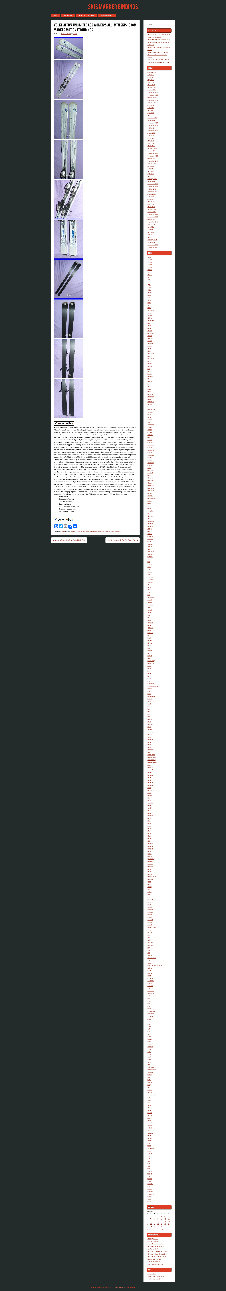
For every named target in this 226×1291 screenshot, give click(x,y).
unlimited (108, 532)
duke (149, 503)
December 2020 (152, 245)
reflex (149, 902)
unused (149, 1138)
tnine (149, 1105)
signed (149, 983)
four (148, 590)
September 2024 (152, 130)
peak (149, 826)
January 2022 (151, 212)
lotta (148, 717)
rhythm (149, 930)
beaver (149, 364)
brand (149, 392)
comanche (150, 445)
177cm (149, 287)
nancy (149, 793)
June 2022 (150, 199)
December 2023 (152, 153)
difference (150, 480)
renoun (149, 915)
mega (149, 742)
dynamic (150, 508)
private (149, 871)
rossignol (150, 943)
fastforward (151, 551)
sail (148, 953)
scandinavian (151, 958)
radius (149, 892)
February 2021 (152, 240)
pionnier (150, 846)
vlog (148, 1156)
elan (148, 519)
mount (149, 780)
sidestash (150, 981)
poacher (150, 849)
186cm (149, 290)
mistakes (150, 767)
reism (149, 904)
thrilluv (149, 1090)
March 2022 (151, 207)
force (149, 587)
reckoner (150, 899)
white (149, 1181)
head (149, 638)
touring (149, 1110)
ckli (148, 437)
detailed (150, 473)
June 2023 (150, 169)
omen (149, 805)
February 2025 (152, 118)
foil (148, 584)
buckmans (150, 402)
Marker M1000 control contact (156, 1256)
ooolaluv (150, 816)
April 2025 (150, 113)
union (149, 1135)
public (149, 882)
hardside (150, 633)
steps (149, 1026)
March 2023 (151, 176)
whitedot (150, 1184)
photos (149, 838)
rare (148, 894)
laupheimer (151, 696)
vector (149, 1151)
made (149, 727)
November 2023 (152, 156)
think (149, 1087)
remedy (149, 907)
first (148, 569)
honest (149, 645)
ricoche (149, 932)
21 (151, 1224)
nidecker (150, 795)
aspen (149, 346)
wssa (149, 1196)
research (150, 920)
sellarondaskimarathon (154, 965)
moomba (150, 775)
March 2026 (151, 85)
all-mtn (83, 532)
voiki (148, 1158)
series (149, 970)
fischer (149, 572)
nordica (149, 800)
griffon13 (150, 628)
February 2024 (152, 148)
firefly (149, 567)
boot (148, 386)
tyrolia (149, 1130)
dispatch (150, 483)
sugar (149, 1049)
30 (158, 1226)
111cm (149, 262)
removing (150, 909)
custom (149, 465)
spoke (149, 1019)
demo (149, 468)
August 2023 (151, 164)
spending (150, 1016)
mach (149, 722)
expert (149, 541)
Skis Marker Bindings (113, 6)
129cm (149, 272)
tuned (149, 1120)
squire (149, 1021)
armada (149, 341)
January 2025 (151, 120)
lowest (149, 719)
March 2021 (151, 237)
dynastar (150, 511)
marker (149, 734)
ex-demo (150, 536)
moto (149, 777)
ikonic (149, 648)
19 (169, 1221)
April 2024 (150, 143)
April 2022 (150, 204)
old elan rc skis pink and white (157, 1254)
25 (165, 1224)
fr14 (148, 592)
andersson (150, 333)
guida (149, 630)
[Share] (70, 527)
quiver (149, 887)
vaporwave (151, 1148)
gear (148, 615)
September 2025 (152, 100)
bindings (93, 532)
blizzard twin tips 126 (154, 1259)
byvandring (151, 409)
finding (149, 564)
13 (147, 1221)
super (149, 1052)
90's (148, 305)
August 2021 (151, 224)
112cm (149, 265)
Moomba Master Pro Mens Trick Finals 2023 (69, 540)
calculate (150, 412)
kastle (149, 678)
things (149, 1085)
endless (150, 526)
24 (162, 1224)
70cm (149, 300)
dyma (149, 506)
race (148, 889)
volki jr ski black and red (155, 1264)
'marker (73, 532)
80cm (149, 303)
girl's (148, 618)
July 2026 (150, 75)
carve (149, 414)
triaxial (149, 1115)
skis (102, 532)
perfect (149, 828)
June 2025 (150, 108)
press (149, 869)
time (148, 1097)
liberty (149, 704)
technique (150, 1067)
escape (149, 534)
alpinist (149, 331)
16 (158, 1221)
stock (149, 1034)
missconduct (151, 760)
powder (149, 856)
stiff (148, 1029)
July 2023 (150, 166)
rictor (149, 935)
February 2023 (152, 179)
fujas (149, 607)
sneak (149, 1008)
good (149, 620)
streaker (150, 1039)
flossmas (150, 579)
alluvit (149, 323)
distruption (150, 491)
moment (150, 770)
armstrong (150, 343)
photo (149, 833)
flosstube (150, 582)
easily (149, 513)
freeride (149, 600)
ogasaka (150, 803)
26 (169, 1224)
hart (148, 635)
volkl (63, 532)
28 (151, 1226)
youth (149, 1201)
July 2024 (150, 136)
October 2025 (151, 97)
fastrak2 (150, 557)
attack (149, 351)
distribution (151, 488)
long (148, 711)
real (148, 897)
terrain (149, 1075)
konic (149, 694)
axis (148, 356)
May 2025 (150, 110)
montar (149, 772)
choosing (150, 435)
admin (75, 34)
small (149, 1006)
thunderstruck (151, 1095)
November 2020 (152, 247)
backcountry (151, 358)
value (149, 1146)
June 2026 (150, 77)
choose (149, 432)
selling (149, 968)
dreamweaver (151, 498)
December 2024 (152, 123)
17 (162, 1221)
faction (149, 546)
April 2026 (150, 82)
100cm (149, 257)
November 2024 (152, 125)
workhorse (150, 1194)
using (149, 1143)
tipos (149, 1100)
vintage (149, 1153)
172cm (149, 285)
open (149, 818)
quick (149, 884)
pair (148, 821)
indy (148, 653)
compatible (151, 450)
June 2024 (150, 138)
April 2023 (150, 174)
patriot (149, 823)
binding (149, 374)
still (148, 1031)
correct (149, 460)
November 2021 (152, 217)
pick (148, 841)
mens (149, 747)
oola (148, 810)
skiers (149, 998)
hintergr (149, 643)
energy (149, 529)
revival (149, 925)
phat (148, 831)
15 (154, 1221)
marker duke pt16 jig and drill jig (157, 1251)
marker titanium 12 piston (155, 1244)
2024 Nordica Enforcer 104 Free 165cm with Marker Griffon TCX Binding (157, 55)
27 (147, 1226)
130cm (149, 275)
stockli (149, 1036)
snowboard (151, 1011)
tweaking (150, 1123)
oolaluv (149, 813)
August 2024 (151, 133)
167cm (149, 280)
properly (150, 879)
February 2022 (152, 209)
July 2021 (150, 227)
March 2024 (151, 146)
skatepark (150, 991)
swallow (150, 1057)
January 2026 (151, 90)
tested (149, 1080)
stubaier (150, 1047)
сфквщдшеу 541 (152, 1239)
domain (149, 493)
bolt (148, 384)
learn (149, 701)
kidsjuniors (150, 683)
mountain (150, 782)
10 (162, 1219)
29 (154, 1226)
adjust (149, 313)
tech (148, 1064)
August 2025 (151, 102)
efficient (149, 516)
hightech (150, 640)
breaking (150, 394)
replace (149, 917)
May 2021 (150, 232)
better (149, 371)
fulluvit (149, 610)
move (149, 788)
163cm (78, 532)
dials (149, 475)
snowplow (150, 1014)
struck (149, 1044)
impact (149, 651)
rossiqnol (150, 945)
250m (149, 295)
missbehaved (151, 757)
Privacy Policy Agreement (87, 15)
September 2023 (152, 161)
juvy (148, 676)
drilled (149, 501)
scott (148, 960)
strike (149, 1042)
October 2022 (151, 189)
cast (148, 422)
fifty (148, 559)
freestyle (150, 605)
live (148, 709)
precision (150, 861)
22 (154, 1224)
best (148, 369)
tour (148, 1108)
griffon (149, 625)
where (149, 1176)
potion (149, 854)
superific (150, 1054)
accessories (151, 310)
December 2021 (152, 214)
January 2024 (151, 151)
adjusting (150, 315)
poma (149, 851)
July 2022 (150, 196)
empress (150, 524)
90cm (149, 308)
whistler (149, 1179)
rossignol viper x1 (153, 1241)
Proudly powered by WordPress (101, 1287)
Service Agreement (107, 15)
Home (55, 15)
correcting (150, 463)
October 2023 (151, 158)
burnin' (149, 404)
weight (149, 1174)
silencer (150, 986)
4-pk (148, 298)
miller (149, 752)
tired (148, 1102)
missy (149, 765)
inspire (149, 656)
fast (148, 549)
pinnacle (150, 844)
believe (149, 366)
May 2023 (150, 171)
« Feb (148, 1229)
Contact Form (68, 15)
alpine (149, 328)
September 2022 (152, 191)
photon (149, 836)
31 (162, 1226)
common (150, 447)
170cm (149, 282)
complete (150, 452)
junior (149, 673)
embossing (151, 521)
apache (149, 338)
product (149, 874)
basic (149, 361)
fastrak (149, 554)
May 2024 (150, 141)
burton (149, 407)
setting (149, 973)
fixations (150, 577)
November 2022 (152, 186)
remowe (150, 912)
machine (150, 724)
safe (148, 950)
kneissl (149, 689)
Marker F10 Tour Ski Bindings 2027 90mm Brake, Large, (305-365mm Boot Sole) (158, 42)
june (148, 671)
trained (149, 1113)
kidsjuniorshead (152, 686)
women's (118, 532)
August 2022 (151, 194)
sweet (149, 1059)
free (148, 595)
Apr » (162, 1229)
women (149, 1189)
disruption (150, 485)
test (148, 1077)
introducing (151, 661)
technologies (151, 1070)
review (149, 922)
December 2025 (152, 92)
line (148, 706)
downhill (150, 496)
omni (149, 808)
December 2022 (152, 184)
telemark (150, 1072)
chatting (150, 430)
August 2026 (151, 72)
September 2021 (152, 222)
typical (149, 1128)
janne (149, 666)
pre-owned (150, 859)
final (148, 562)
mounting (150, 785)
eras (148, 531)
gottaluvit (150, 623)
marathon (150, 732)
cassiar (149, 419)
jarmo (149, 668)
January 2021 (151, 242)
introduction (151, 663)
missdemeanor (152, 762)
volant (149, 1161)
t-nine (149, 1062)
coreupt (149, 457)
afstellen (150, 318)
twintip (149, 1125)
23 (158, 1224)
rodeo (149, 940)
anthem (149, 336)
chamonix (150, 425)
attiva (87, 532)
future (149, 612)
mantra (149, 729)
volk (148, 1163)
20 (147, 1224)
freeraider (150, 597)
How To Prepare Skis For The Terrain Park (122, 540)
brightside (150, 397)
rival (148, 937)
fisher (149, 574)
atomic (149, 348)
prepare (150, 864)
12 (169, 1219)
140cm (149, 277)
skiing (149, 1001)
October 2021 (151, 219)
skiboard (150, 996)
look (148, 714)
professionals (151, 876)
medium (150, 739)
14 (151, 1221)
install (149, 658)
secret (149, 963)
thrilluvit (149, 1092)
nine (148, 798)
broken (149, 399)
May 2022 (150, 201)
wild (148, 1186)
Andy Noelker (130, 1287)
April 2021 (150, 235)
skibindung (151, 993)
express (150, 544)
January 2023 (151, 181)
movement (150, 790)
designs (150, 470)
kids (148, 681)
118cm (149, 267)
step (148, 1024)
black (149, 379)
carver (149, 417)
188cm (149, 292)
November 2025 (152, 95)
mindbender (151, 755)
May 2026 (150, 80)
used (149, 1141)
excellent (150, 539)
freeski (149, 602)
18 (165, 1221)
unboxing (150, 1133)
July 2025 (150, 105)
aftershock (150, 320)
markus (149, 737)
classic (149, 440)
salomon (150, 955)
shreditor (150, 978)
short (149, 976)
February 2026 (152, 87)
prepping (150, 866)
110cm (149, 259)
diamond (150, 478)
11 (165, 1219)
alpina (149, 326)
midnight (150, 750)
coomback (150, 455)
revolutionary (151, 927)
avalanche (150, 353)
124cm (149, 270)
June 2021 (150, 229)
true (148, 1118)
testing (149, 1082)
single (149, 988)
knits (148, 691)
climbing (150, 442)
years (149, 1199)
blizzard (150, 381)
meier (149, 745)
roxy (148, 948)
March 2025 (151, 115)
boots (149, 389)
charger (149, 427)
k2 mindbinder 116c (153, 1262)
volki (148, 1166)
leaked (149, 699)
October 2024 (151, 128)
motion (98, 532)
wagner (149, 1171)
